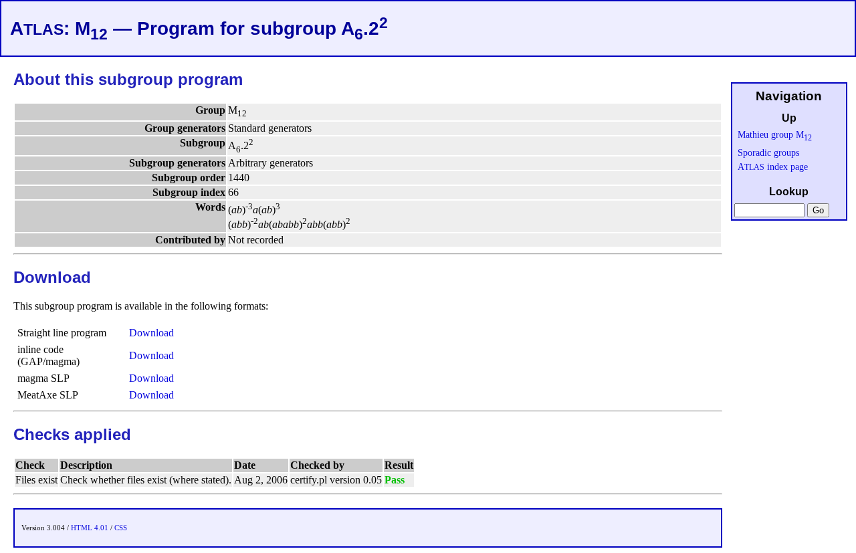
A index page (773, 166)
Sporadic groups (768, 152)
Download (151, 332)
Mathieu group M (775, 134)
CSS (120, 528)
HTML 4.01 (89, 528)
